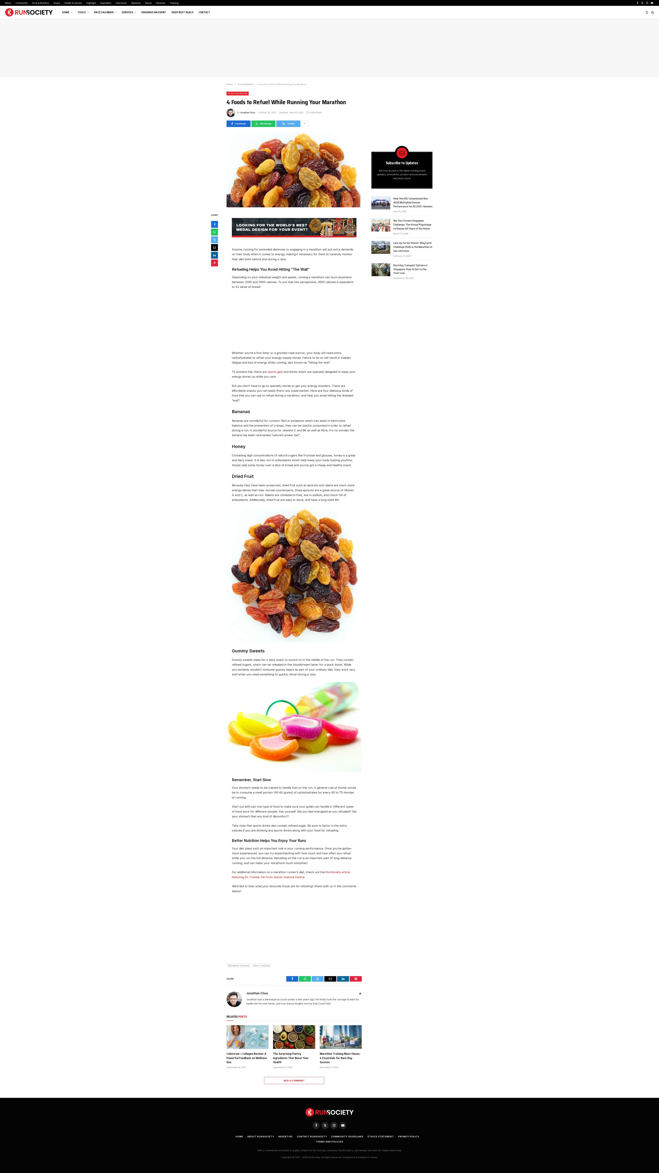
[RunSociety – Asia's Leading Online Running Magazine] (29, 12)
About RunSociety (260, 1136)
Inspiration (105, 3)
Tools (82, 12)
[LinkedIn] (214, 255)
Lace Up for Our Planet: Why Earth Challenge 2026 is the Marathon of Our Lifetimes (412, 247)
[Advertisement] (329, 48)
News (8, 3)
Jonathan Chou (247, 112)
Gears (57, 3)
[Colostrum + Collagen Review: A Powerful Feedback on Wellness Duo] (248, 1037)
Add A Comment (294, 1080)
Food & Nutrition (40, 3)
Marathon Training (238, 965)
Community (22, 3)
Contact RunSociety (312, 1136)
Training (174, 3)
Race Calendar (104, 12)
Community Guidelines (347, 1136)
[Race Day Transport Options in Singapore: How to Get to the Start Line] (380, 269)
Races (148, 3)
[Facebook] (214, 224)
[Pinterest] (214, 263)
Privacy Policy (408, 1136)
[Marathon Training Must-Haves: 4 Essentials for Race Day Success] (341, 1037)
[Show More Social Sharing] (304, 123)
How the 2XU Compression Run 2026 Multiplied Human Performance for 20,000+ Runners (412, 203)
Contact (204, 12)
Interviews (121, 3)
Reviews (160, 3)
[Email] (214, 247)
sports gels (275, 371)
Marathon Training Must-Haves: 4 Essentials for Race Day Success (340, 1058)
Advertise (285, 1136)
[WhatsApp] (214, 232)
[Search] (652, 12)
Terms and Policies (329, 1141)
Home (65, 12)
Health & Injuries (73, 3)
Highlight (91, 3)
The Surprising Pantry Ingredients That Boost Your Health (291, 1058)
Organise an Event (153, 12)
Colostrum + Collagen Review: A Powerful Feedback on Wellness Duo (247, 1058)
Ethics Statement (381, 1136)
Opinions (136, 3)
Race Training (261, 965)
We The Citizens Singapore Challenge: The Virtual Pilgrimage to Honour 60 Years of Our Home (412, 225)
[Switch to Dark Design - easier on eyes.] (647, 12)
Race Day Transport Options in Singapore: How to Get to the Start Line (410, 269)
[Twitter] (214, 239)
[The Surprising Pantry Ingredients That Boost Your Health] (294, 1037)
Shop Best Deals (182, 12)
